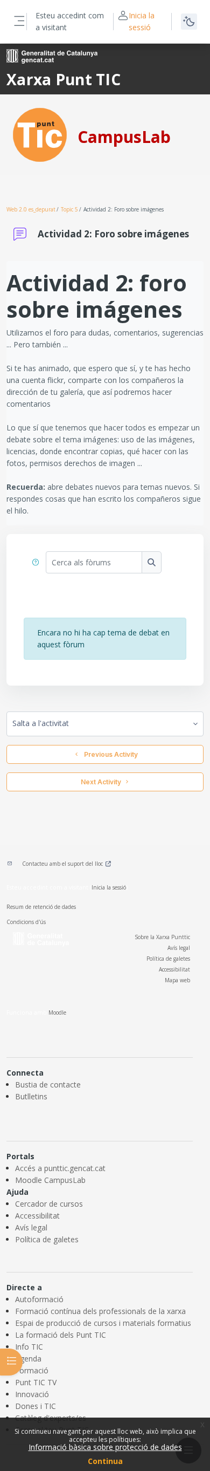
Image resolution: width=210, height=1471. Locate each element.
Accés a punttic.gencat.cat (60, 1168)
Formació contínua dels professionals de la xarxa (100, 1311)
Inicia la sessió (142, 21)
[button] (35, 562)
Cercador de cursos (49, 1204)
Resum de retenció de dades (41, 907)
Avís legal (178, 948)
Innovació (32, 1394)
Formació (31, 1370)
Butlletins (31, 1096)
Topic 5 (69, 209)
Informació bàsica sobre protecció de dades (105, 1447)
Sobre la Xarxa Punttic (162, 937)
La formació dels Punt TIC (60, 1335)
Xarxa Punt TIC (63, 79)
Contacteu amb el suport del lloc (62, 863)
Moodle (57, 1012)
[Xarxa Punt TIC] (40, 134)
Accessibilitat (174, 969)
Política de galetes (168, 958)
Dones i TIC (35, 1406)
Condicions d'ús (26, 922)
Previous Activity (109, 754)
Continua (105, 1461)
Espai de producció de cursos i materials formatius (103, 1323)
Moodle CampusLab (50, 1180)
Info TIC (29, 1347)
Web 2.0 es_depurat (30, 209)
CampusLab (124, 137)
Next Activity (101, 782)
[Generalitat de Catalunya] (51, 55)
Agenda (28, 1358)
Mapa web (177, 980)
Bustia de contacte (48, 1084)
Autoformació (39, 1299)
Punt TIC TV (36, 1382)
